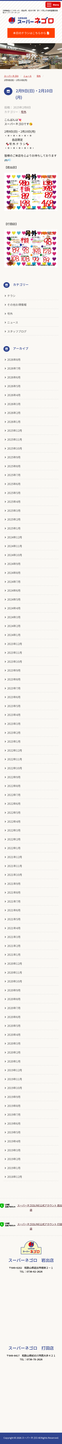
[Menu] (49, 5)
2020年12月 (14, 963)
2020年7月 (13, 1008)
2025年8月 (13, 466)
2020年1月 (13, 1061)
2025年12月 (14, 430)
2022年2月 (13, 839)
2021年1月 (13, 954)
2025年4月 (13, 501)
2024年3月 (13, 617)
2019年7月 (13, 1114)
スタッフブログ (17, 331)
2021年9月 (13, 884)
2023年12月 (14, 644)
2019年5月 (13, 1132)
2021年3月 (13, 937)
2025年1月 (13, 528)
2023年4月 (13, 715)
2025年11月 (14, 439)
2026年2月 (13, 413)
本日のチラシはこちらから (29, 33)
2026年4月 (13, 395)
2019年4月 (13, 1141)
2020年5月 (13, 1026)
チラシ (11, 296)
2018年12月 (14, 1177)
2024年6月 (13, 590)
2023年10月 (14, 661)
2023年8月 (13, 679)
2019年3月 (13, 1150)
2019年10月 (14, 1088)
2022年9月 (13, 777)
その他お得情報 (17, 305)
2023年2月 (13, 733)
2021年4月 (13, 928)
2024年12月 (14, 537)
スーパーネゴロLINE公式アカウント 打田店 (39, 1226)
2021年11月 (14, 866)
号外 (23, 112)
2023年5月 (13, 706)
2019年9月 (13, 1097)
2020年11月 (14, 972)
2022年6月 (13, 803)
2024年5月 (13, 599)
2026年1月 (13, 422)
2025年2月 (13, 519)
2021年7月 (13, 901)
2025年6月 (13, 484)
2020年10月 (14, 981)
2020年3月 (13, 1043)
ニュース (12, 322)
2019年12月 (14, 1070)
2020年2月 (13, 1052)
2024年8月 (13, 573)
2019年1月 (13, 1168)
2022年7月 (13, 795)
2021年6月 (13, 910)
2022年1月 (13, 848)
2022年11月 (14, 759)
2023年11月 (14, 652)
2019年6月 (13, 1123)
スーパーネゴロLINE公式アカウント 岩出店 (39, 1207)
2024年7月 (13, 582)
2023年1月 (13, 741)
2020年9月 (13, 990)
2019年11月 (14, 1079)
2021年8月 (13, 892)
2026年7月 (13, 368)
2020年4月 (13, 1035)
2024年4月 (13, 608)
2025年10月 (14, 448)
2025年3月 (13, 510)
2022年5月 (13, 812)
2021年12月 (14, 857)
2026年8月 (13, 359)
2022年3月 (13, 830)
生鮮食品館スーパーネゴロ (31, 26)
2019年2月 (13, 1159)
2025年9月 (13, 457)
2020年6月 (13, 1017)
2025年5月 (13, 493)
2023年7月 (13, 688)
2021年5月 (13, 919)
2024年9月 (13, 564)
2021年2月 (13, 946)
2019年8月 (13, 1106)
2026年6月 (13, 377)
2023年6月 (13, 697)
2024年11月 (14, 546)
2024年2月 (13, 626)
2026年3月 (13, 404)
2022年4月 (13, 821)
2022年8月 (13, 786)
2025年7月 (13, 475)
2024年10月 (14, 555)
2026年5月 (13, 386)
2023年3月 (13, 724)
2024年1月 (13, 635)
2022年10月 (14, 768)
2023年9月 (13, 670)
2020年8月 (13, 999)
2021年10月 (14, 875)
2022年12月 (14, 750)
